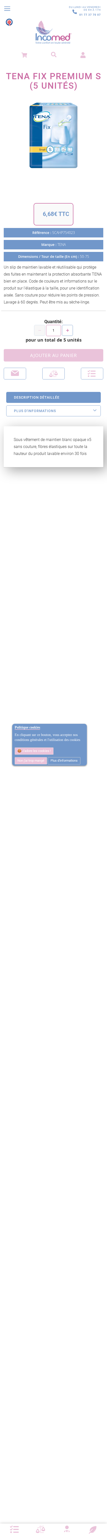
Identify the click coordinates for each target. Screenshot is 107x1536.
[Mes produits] (14, 1530)
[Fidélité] (93, 1529)
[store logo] (53, 32)
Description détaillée (36, 397)
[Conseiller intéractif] (66, 1530)
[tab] (53, 397)
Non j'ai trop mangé (30, 760)
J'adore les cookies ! (36, 751)
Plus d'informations (64, 760)
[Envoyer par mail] (15, 373)
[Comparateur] (40, 1530)
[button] (92, 373)
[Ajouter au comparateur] (53, 373)
